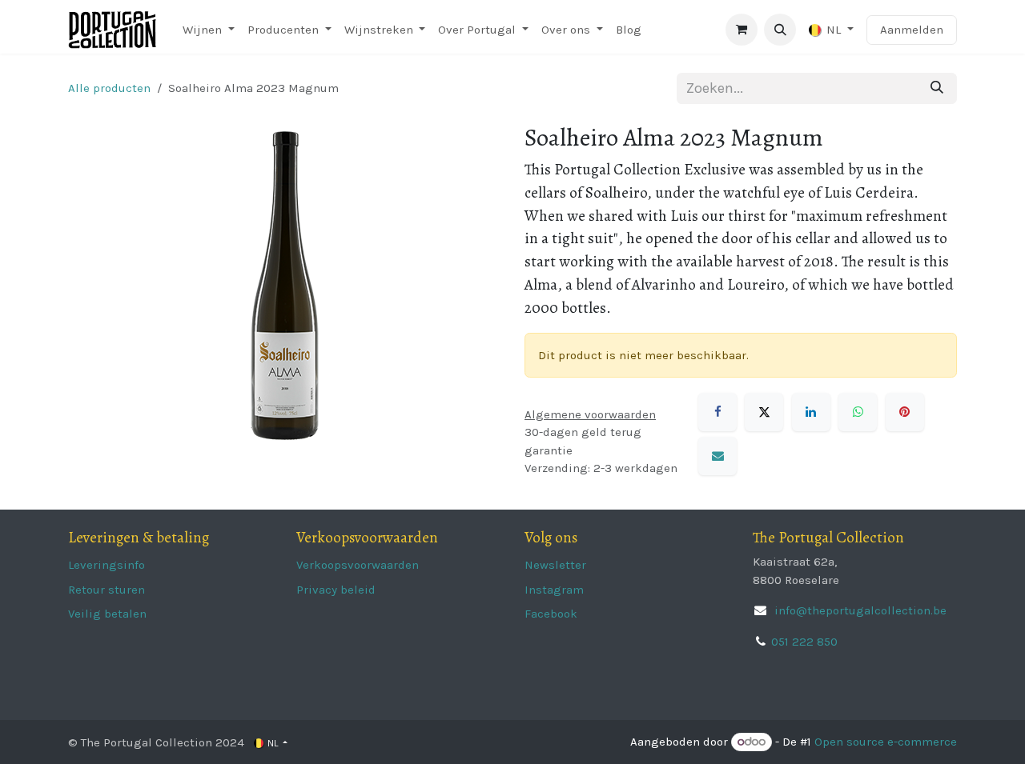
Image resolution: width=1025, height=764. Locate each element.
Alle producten (109, 88)
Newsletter (555, 565)
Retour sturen (106, 589)
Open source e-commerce (885, 741)
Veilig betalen (107, 613)
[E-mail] (717, 456)
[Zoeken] (937, 88)
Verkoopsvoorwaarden (357, 565)
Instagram (554, 589)
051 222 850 (804, 641)
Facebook (551, 613)
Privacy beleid (336, 589)
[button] (780, 30)
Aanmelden (911, 29)
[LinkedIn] (811, 412)
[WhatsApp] (857, 412)
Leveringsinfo (106, 565)
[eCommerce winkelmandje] (742, 30)
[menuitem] (208, 30)
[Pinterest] (905, 412)
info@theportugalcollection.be (859, 610)
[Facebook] (717, 412)
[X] (764, 412)
